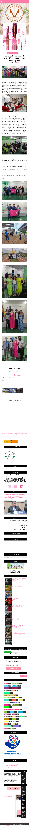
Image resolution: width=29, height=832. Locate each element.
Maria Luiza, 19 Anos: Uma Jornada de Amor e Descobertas (17, 626)
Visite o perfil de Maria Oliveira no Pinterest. (7, 796)
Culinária (6, 704)
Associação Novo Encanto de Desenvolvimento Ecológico (13, 763)
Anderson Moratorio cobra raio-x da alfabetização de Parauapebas (19, 592)
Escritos (13, 690)
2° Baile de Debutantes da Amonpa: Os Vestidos (18, 606)
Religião (21, 716)
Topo (26, 830)
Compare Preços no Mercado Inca (14, 767)
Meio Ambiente (7, 726)
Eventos (5, 683)
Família (5, 690)
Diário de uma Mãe (7, 697)
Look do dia (20, 711)
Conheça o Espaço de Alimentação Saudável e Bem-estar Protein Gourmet (19, 633)
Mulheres (6, 714)
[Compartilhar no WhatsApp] (20, 371)
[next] (25, 819)
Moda (17, 697)
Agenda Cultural (15, 683)
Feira (5, 711)
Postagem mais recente (7, 433)
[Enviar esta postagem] (3, 380)
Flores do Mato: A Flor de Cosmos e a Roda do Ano (17, 586)
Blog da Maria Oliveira (7, 824)
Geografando (6, 692)
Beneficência (18, 377)
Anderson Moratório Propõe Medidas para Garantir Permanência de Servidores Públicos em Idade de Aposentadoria (14, 497)
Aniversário (6, 721)
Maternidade (14, 685)
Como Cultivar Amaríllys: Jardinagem (15, 599)
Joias (12, 728)
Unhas (5, 728)
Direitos (12, 711)
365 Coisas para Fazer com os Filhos (11, 709)
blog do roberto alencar (11, 765)
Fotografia (6, 716)
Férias (13, 723)
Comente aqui (19, 375)
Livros (15, 702)
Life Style (6, 685)
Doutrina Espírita (15, 704)
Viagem (13, 714)
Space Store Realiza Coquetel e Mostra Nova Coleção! (19, 612)
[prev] (23, 819)
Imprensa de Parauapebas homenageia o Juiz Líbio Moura (19, 639)
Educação (6, 688)
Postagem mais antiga (21, 433)
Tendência (6, 707)
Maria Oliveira (17, 62)
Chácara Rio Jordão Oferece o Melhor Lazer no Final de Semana (19, 579)
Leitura (14, 716)
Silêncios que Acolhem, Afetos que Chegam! (17, 619)
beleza (14, 721)
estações (6, 723)
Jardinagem (16, 726)
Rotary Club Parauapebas (9, 695)
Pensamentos (15, 688)
